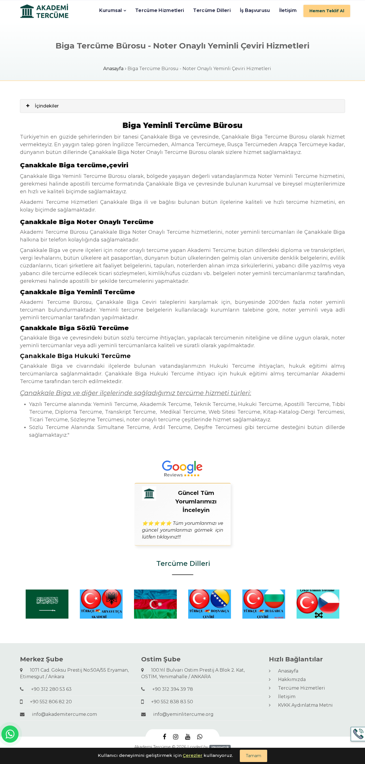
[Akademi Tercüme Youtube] (187, 737)
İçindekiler (47, 106)
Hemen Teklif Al (326, 10)
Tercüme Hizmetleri (159, 10)
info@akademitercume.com (62, 714)
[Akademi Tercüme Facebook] (164, 737)
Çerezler (192, 755)
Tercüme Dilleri (212, 10)
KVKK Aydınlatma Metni (303, 705)
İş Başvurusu (255, 10)
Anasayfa (113, 68)
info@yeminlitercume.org (181, 714)
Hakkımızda (289, 679)
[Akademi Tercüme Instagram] (175, 737)
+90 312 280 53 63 (49, 689)
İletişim (288, 10)
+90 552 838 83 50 (170, 701)
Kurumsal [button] (110, 10)
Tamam (253, 755)
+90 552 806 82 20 (48, 701)
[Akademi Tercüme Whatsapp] (199, 737)
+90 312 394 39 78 (170, 689)
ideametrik (220, 747)
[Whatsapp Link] (10, 734)
